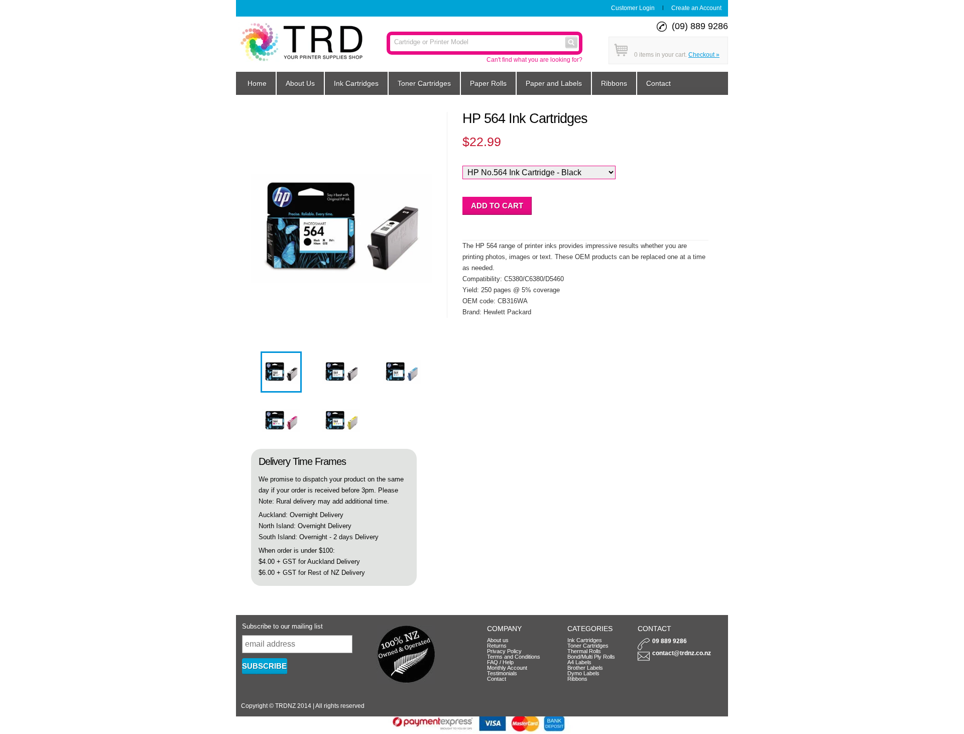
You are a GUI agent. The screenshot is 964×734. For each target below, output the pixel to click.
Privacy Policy (504, 651)
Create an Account (696, 8)
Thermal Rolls (584, 651)
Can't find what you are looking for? (534, 59)
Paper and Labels (554, 83)
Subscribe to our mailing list (282, 626)
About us (498, 640)
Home (257, 83)
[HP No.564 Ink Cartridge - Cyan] (401, 390)
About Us (300, 83)
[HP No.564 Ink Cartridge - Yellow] (341, 439)
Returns (497, 646)
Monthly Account (507, 668)
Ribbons (614, 83)
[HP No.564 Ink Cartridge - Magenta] (281, 439)
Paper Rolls (488, 83)
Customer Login (633, 8)
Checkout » (703, 54)
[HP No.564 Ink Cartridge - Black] (281, 390)
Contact (658, 83)
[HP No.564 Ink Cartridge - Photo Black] (341, 390)
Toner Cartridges (424, 83)
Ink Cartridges (356, 83)
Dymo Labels (583, 673)
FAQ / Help (500, 662)
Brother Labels (585, 668)
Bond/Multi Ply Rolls (591, 657)
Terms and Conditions (513, 657)
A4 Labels (579, 662)
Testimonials (502, 673)
